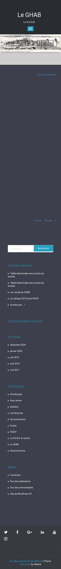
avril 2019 (15, 363)
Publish (38, 220)
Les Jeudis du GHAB (20, 292)
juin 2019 (14, 357)
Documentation (17, 419)
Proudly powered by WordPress (26, 561)
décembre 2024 (18, 345)
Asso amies (16, 400)
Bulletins (14, 407)
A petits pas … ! (17, 305)
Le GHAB (14, 444)
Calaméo (48, 220)
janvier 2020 (16, 351)
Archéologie (16, 394)
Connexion (15, 475)
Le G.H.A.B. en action (20, 438)
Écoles (13, 425)
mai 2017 (14, 370)
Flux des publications (20, 481)
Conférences (16, 413)
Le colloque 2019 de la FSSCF (24, 298)
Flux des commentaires (21, 487)
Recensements (17, 450)
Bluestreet (25, 564)
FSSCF (13, 432)
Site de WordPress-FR (21, 494)
